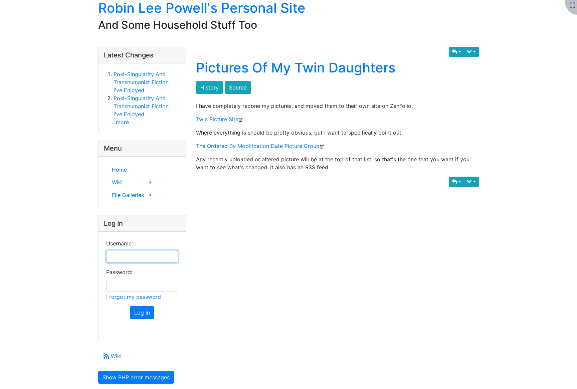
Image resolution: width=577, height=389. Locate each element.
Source (238, 87)
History (209, 87)
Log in (142, 312)
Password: (119, 272)
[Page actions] (471, 52)
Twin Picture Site (217, 119)
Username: (119, 243)
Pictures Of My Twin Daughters (295, 67)
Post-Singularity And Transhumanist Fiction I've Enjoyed (141, 82)
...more (120, 122)
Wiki (115, 356)
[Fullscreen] (572, 5)
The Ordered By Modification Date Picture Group (258, 146)
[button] (456, 52)
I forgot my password (133, 297)
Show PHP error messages (136, 377)
